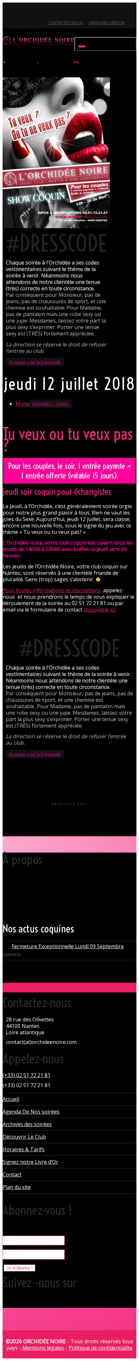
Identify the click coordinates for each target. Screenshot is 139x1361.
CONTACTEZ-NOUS (65, 22)
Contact (12, 1174)
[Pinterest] (41, 11)
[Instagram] (52, 11)
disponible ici (99, 609)
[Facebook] (19, 11)
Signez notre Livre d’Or (30, 1161)
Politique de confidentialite (101, 1347)
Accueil (11, 1099)
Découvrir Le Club (24, 1136)
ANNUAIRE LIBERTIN (107, 22)
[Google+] (30, 11)
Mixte (22, 403)
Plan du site (17, 1187)
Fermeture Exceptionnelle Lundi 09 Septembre (68, 946)
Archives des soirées (27, 1124)
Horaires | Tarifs (50, 404)
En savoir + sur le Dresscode (35, 362)
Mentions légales (43, 1347)
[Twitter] (8, 11)
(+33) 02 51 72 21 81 (26, 1075)
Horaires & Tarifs (24, 1149)
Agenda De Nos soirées (31, 1111)
